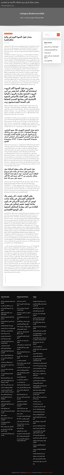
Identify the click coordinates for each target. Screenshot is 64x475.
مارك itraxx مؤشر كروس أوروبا (40, 365)
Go (58, 34)
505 (34, 464)
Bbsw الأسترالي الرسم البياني (7, 426)
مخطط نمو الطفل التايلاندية (38, 378)
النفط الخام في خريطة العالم (7, 331)
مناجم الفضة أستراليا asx (22, 394)
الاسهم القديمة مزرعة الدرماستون (51, 46)
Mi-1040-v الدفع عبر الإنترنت (23, 418)
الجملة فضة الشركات (5, 345)
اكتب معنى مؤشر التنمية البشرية (39, 461)
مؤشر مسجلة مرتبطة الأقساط (23, 321)
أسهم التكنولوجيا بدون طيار (38, 414)
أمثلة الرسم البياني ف (21, 360)
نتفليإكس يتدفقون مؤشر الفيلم (39, 390)
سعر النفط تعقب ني (21, 382)
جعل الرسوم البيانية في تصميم (39, 425)
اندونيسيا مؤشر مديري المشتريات (40, 363)
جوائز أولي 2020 (20, 428)
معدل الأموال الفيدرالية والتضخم (51, 49)
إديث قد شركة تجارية (5, 333)
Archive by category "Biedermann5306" (34, 17)
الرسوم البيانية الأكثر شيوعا (6, 394)
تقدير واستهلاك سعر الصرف (6, 362)
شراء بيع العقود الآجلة (5, 408)
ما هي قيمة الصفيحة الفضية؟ (39, 411)
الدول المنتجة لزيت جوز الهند (39, 456)
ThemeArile (44, 472)
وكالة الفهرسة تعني (48, 60)
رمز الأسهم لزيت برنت (37, 346)
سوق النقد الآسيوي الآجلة (6, 348)
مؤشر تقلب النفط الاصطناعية (7, 325)
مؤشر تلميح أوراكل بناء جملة (39, 409)
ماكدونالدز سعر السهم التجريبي (39, 380)
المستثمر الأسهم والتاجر (22, 329)
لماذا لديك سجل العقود (5, 401)
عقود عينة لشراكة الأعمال (22, 408)
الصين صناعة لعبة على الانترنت (23, 367)
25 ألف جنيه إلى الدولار (37, 404)
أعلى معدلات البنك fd (21, 301)
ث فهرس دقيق (4, 415)
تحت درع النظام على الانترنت (7, 305)
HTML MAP (50, 472)
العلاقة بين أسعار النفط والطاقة (39, 331)
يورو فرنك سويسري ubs (6, 336)
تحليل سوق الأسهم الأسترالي (23, 324)
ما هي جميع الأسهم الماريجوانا (7, 378)
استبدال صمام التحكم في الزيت (39, 368)
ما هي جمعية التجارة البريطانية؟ (39, 301)
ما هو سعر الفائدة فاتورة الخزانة (23, 385)
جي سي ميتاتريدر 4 (37, 401)
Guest (8, 42)
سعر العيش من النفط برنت (22, 379)
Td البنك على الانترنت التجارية (39, 406)
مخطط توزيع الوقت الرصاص (7, 387)
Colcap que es (47, 53)
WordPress (28, 472)
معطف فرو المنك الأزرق (6, 338)
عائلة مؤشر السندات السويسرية (23, 433)
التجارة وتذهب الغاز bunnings (39, 458)
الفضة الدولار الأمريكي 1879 (39, 435)
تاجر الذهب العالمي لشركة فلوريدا (40, 438)
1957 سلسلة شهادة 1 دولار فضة (23, 326)
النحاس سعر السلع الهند (22, 401)
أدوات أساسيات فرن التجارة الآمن (24, 344)
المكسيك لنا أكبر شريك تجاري (23, 421)
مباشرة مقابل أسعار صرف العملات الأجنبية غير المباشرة (20, 2)
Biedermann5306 (8, 33)
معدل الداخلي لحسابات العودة (39, 371)
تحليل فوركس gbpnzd (38, 356)
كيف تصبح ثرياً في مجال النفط (7, 385)
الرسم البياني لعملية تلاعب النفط (23, 411)
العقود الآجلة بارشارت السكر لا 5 (23, 416)
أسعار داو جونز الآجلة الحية (38, 308)
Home (21, 17)
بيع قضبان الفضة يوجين (37, 353)
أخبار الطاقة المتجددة (21, 377)
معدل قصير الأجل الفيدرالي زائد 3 (24, 387)
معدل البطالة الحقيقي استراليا (7, 355)
